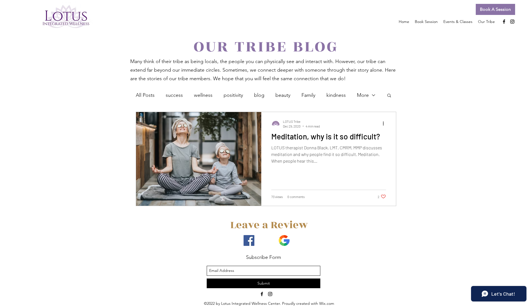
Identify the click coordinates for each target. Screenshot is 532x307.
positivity (233, 95)
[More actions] (385, 123)
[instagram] (512, 21)
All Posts (145, 95)
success (174, 95)
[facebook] (504, 21)
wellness (203, 95)
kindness (336, 95)
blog (259, 95)
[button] (495, 9)
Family (308, 95)
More (363, 95)
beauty (282, 95)
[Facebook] (249, 240)
